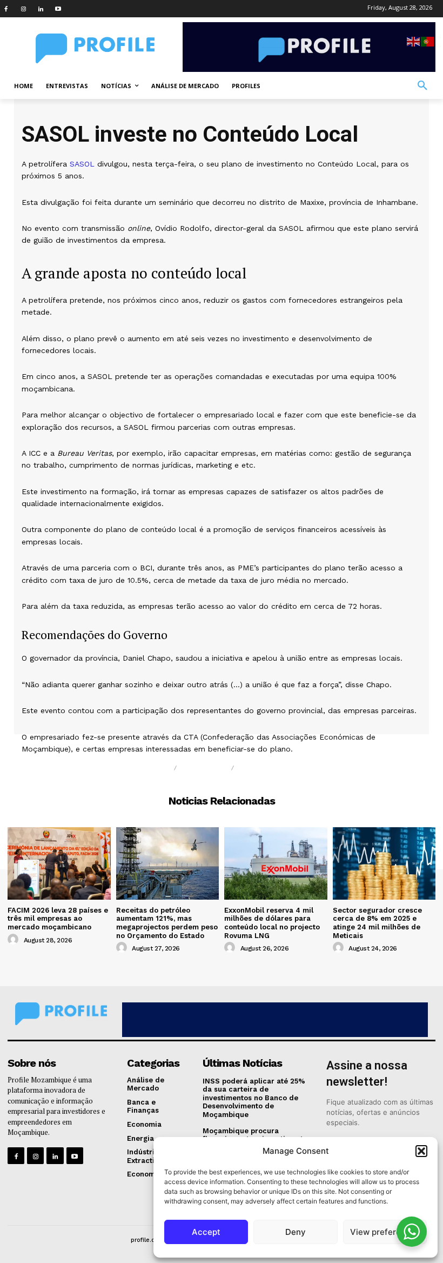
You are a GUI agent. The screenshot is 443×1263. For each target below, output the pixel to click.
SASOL (82, 163)
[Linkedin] (40, 9)
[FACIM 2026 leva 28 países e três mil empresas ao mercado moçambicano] (59, 863)
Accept (206, 1232)
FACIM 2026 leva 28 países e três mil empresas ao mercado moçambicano (58, 918)
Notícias (148, 768)
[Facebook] (6, 9)
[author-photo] (15, 940)
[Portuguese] (428, 40)
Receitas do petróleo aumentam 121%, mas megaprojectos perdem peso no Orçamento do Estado (167, 923)
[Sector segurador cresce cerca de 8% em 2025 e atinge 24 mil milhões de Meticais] (384, 863)
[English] (414, 40)
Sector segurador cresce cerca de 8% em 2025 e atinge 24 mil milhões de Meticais (377, 923)
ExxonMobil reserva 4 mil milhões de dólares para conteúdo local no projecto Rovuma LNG (272, 923)
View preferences (385, 1232)
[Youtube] (58, 9)
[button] (421, 1151)
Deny (295, 1232)
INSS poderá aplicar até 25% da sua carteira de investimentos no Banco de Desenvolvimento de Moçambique (254, 1098)
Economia (203, 768)
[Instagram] (23, 9)
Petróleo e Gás (277, 768)
